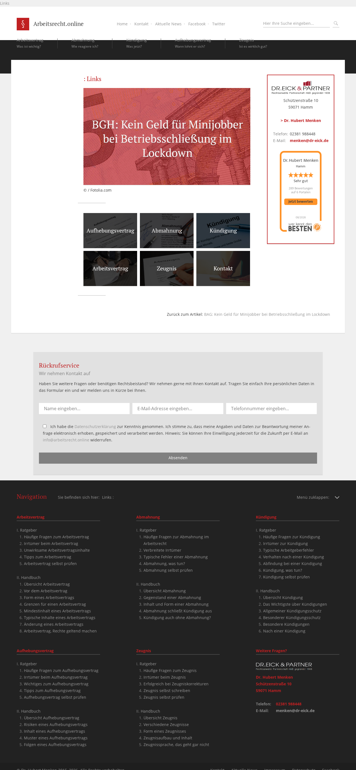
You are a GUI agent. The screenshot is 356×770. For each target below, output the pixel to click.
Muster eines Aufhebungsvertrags (56, 737)
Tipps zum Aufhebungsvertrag (52, 690)
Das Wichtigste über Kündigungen (295, 604)
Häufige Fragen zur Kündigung (291, 536)
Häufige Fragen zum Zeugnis (170, 670)
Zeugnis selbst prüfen (164, 697)
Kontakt (141, 23)
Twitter (218, 23)
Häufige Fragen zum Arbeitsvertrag (56, 536)
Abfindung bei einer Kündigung (292, 563)
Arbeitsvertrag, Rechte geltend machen (60, 631)
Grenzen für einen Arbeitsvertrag (55, 604)
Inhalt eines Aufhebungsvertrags (54, 731)
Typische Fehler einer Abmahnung (176, 556)
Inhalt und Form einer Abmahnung (176, 604)
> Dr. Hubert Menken (301, 120)
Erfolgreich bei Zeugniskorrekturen (176, 683)
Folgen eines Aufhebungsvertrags (55, 744)
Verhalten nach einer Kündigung (293, 556)
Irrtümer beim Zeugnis (165, 677)
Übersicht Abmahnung (165, 590)
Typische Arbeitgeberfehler (288, 550)
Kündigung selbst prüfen (286, 577)
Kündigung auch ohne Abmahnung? (177, 617)
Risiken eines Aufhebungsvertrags (56, 724)
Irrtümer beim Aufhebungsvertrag (56, 677)
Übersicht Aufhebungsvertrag (51, 717)
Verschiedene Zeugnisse (166, 724)
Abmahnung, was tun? (164, 563)
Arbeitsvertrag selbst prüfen (50, 563)
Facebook (197, 23)
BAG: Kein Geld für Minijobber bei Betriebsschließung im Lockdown (267, 314)
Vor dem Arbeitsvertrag (45, 590)
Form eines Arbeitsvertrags (49, 597)
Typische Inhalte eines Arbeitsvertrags (59, 617)
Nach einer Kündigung (284, 631)
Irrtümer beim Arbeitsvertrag (51, 543)
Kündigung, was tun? (282, 570)
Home (122, 23)
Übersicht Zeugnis (160, 717)
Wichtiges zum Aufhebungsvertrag (56, 683)
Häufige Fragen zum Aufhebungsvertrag (61, 670)
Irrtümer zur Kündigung (285, 543)
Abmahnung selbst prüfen (168, 570)
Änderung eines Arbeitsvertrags (53, 624)
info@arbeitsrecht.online (66, 440)
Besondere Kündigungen (286, 624)
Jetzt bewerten (300, 202)
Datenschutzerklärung (95, 426)
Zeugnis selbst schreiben (167, 690)
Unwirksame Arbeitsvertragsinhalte (57, 550)
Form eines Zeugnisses (165, 731)
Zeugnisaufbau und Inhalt (168, 737)
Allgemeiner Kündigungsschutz (292, 610)
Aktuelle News (168, 23)
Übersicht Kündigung (283, 597)
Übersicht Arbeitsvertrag (47, 584)
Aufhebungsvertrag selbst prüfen (55, 697)
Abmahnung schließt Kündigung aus (178, 610)
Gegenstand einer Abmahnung (172, 597)
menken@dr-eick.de (309, 140)
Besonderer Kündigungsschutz (292, 617)
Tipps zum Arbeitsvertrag (47, 556)
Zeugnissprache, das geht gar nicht (176, 744)
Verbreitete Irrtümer (162, 550)
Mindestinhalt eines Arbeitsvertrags (57, 610)
